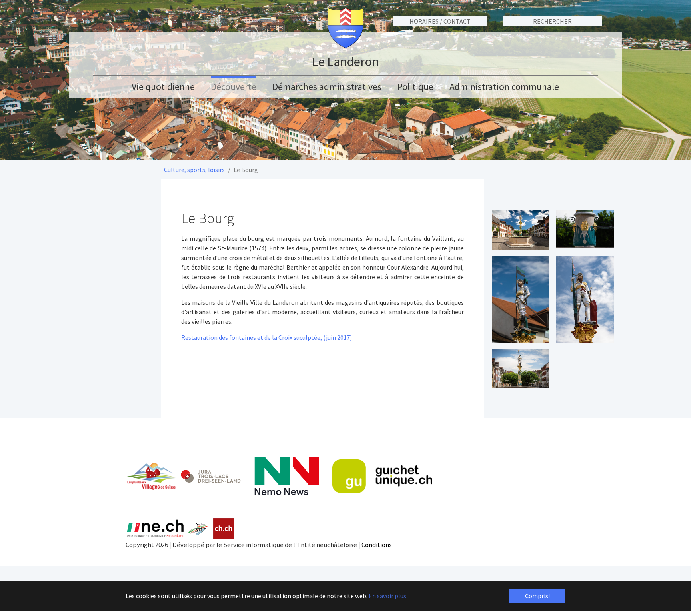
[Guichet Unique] (382, 476)
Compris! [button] (537, 596)
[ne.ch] (155, 529)
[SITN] (198, 529)
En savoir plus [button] (387, 596)
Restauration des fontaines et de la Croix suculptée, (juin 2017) (266, 337)
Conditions (376, 544)
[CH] (224, 529)
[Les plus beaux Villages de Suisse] (151, 476)
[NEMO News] (286, 476)
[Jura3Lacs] (211, 476)
